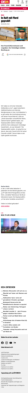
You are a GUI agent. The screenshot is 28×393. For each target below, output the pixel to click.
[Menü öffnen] (26, 5)
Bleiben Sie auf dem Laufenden (9, 337)
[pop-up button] (22, 231)
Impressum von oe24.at (7, 367)
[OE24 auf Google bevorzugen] (25, 54)
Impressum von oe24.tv (7, 369)
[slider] (9, 230)
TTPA (2, 387)
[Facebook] (2, 343)
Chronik (10, 11)
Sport (7, 5)
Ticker (2, 5)
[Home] (1, 11)
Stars (12, 5)
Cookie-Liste (4, 358)
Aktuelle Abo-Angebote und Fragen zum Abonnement (11, 383)
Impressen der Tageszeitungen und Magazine (12, 385)
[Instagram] (6, 343)
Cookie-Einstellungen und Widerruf (10, 360)
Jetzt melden (5, 206)
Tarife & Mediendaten (6, 380)
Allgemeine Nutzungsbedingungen (10, 354)
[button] (3, 231)
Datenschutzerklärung (7, 356)
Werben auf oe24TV (6, 363)
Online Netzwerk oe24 (7, 347)
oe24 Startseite (5, 353)
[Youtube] (11, 343)
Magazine (18, 5)
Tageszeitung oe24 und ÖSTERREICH (11, 373)
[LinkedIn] (15, 343)
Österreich (5, 8)
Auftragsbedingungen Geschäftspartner (11, 378)
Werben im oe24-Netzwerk (8, 362)
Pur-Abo (3, 365)
